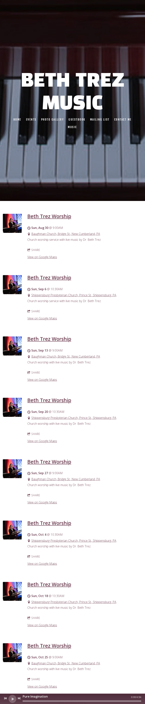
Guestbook (77, 119)
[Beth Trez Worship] (12, 232)
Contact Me (123, 119)
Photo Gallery (52, 119)
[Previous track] (5, 698)
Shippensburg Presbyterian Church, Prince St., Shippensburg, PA (73, 295)
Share (35, 250)
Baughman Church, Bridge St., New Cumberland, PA (65, 234)
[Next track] (19, 698)
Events (31, 119)
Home (17, 119)
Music (72, 127)
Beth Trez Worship (49, 216)
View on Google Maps (42, 257)
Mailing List (100, 119)
